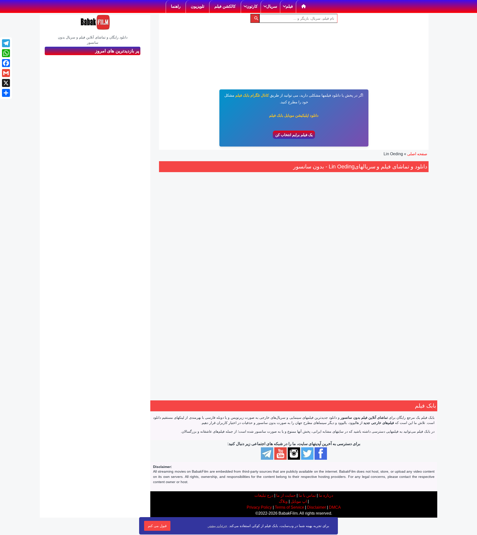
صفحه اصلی (417, 154)
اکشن (340, 309)
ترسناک (327, 309)
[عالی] (320, 279)
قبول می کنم (157, 526)
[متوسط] (331, 279)
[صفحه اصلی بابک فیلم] (303, 6)
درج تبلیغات (263, 495)
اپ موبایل (299, 501)
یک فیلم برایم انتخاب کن (294, 135)
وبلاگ (283, 501)
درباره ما (326, 495)
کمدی (316, 309)
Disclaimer (316, 507)
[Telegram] (6, 43)
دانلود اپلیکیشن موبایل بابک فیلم (293, 115)
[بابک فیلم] (95, 22)
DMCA (335, 507)
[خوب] (326, 279)
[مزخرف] (342, 279)
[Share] (6, 93)
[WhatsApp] (6, 53)
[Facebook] (6, 63)
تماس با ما (307, 495)
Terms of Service (289, 507)
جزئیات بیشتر (217, 526)
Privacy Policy (259, 507)
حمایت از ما (286, 495)
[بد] (337, 279)
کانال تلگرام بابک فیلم (252, 95)
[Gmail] (6, 73)
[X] (6, 83)
